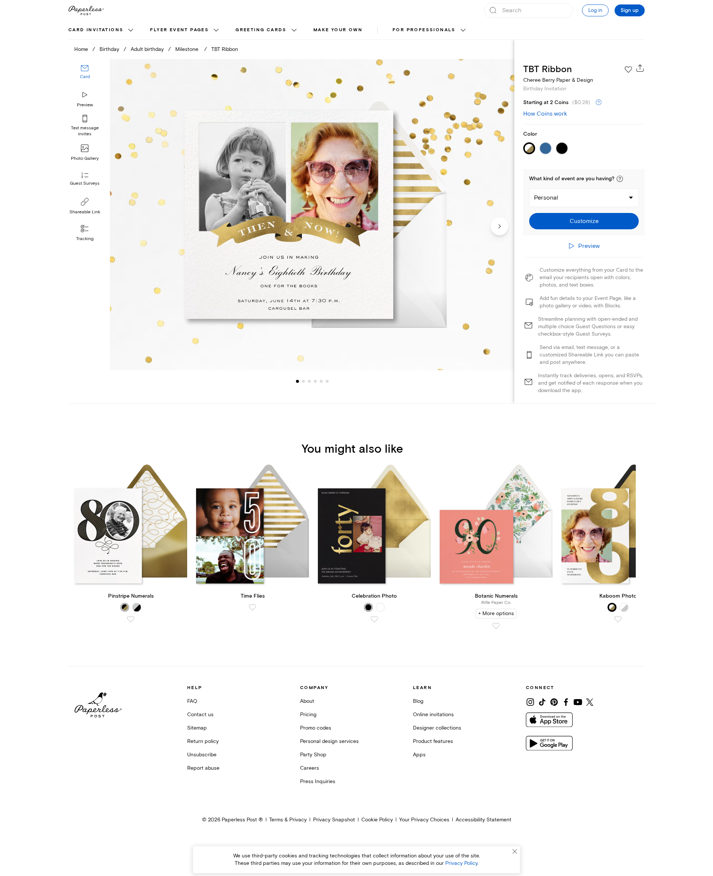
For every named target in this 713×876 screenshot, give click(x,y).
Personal (546, 197)
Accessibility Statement (483, 820)
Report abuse (203, 768)
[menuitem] (101, 30)
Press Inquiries (317, 781)
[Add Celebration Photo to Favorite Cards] (374, 619)
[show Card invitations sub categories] (130, 30)
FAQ (192, 701)
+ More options (496, 613)
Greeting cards (261, 30)
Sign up (630, 10)
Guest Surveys (85, 184)
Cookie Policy (377, 820)
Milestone (187, 49)
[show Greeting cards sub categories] (294, 30)
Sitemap (197, 728)
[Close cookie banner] (514, 851)
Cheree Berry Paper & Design (558, 80)
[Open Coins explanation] (598, 102)
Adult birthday (147, 49)
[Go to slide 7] (327, 381)
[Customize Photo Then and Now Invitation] (311, 214)
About (307, 701)
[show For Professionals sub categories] (463, 30)
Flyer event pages (179, 30)
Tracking (85, 239)
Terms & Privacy (288, 820)
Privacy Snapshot (334, 820)
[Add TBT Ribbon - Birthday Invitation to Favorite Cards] (628, 69)
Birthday (109, 49)
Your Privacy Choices (424, 820)
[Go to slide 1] (297, 381)
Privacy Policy (461, 863)
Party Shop (313, 754)
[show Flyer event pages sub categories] (216, 30)
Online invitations (433, 714)
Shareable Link (84, 212)
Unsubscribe (201, 754)
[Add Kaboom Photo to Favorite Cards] (617, 619)
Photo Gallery (85, 158)
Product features (433, 741)
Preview (85, 105)
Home (81, 49)
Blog (418, 701)
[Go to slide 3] (303, 381)
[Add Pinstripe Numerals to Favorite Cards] (130, 619)
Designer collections (437, 728)
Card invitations (95, 30)
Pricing (308, 714)
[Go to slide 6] (321, 381)
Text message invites (85, 131)
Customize (584, 221)
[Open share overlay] (640, 68)
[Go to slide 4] (309, 381)
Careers (309, 768)
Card (85, 77)
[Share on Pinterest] (554, 702)
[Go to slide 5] (315, 381)
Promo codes (315, 728)
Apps (419, 754)
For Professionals (424, 30)
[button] (620, 178)
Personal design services (329, 741)
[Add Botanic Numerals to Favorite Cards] (496, 625)
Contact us (200, 714)
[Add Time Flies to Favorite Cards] (252, 607)
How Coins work (545, 113)
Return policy (203, 741)
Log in (595, 10)
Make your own (337, 30)
